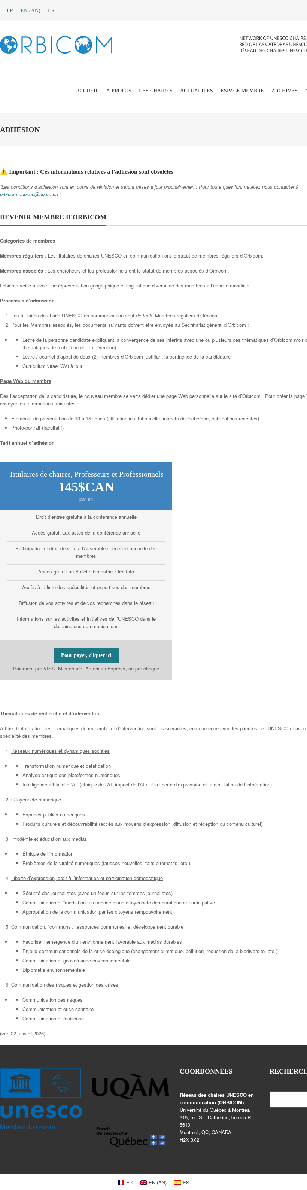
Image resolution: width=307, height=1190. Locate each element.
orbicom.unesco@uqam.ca (29, 194)
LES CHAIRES (156, 91)
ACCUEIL (87, 91)
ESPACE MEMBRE (242, 91)
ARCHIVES (284, 91)
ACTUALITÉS (196, 91)
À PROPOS (118, 91)
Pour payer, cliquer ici (86, 655)
